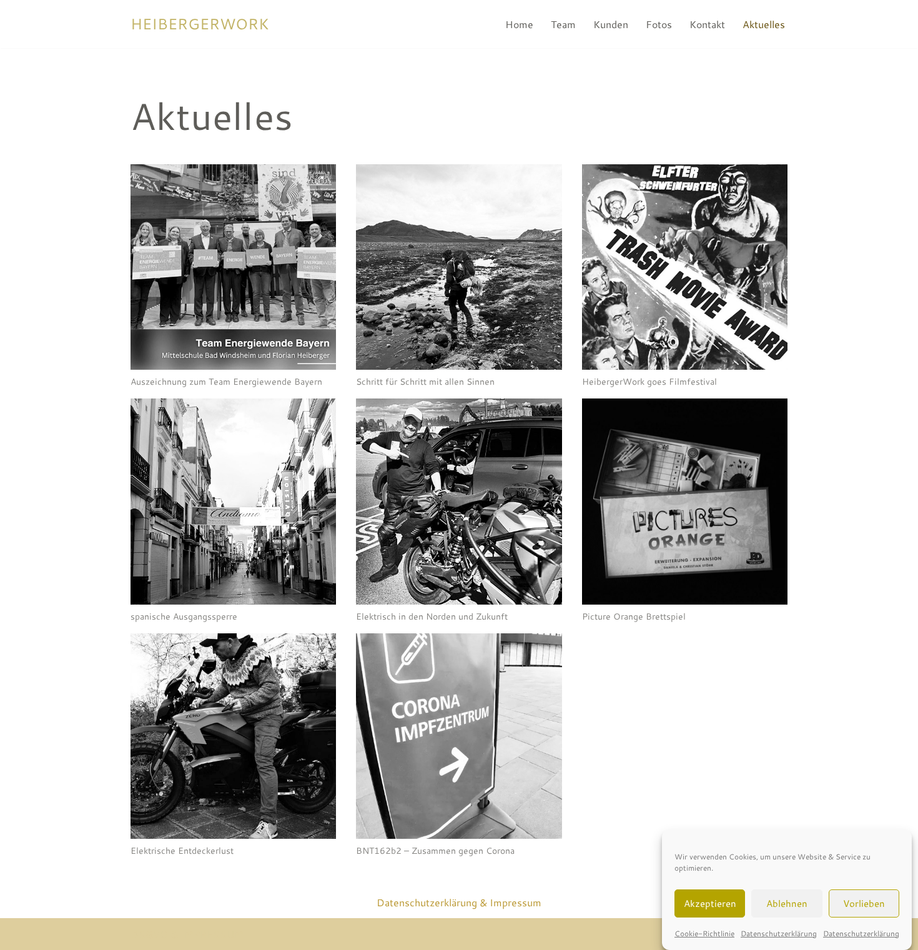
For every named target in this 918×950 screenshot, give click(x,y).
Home (519, 24)
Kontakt (707, 24)
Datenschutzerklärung (779, 933)
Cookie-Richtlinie (704, 933)
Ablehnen (786, 902)
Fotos (659, 24)
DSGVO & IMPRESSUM (187, 934)
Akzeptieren (710, 902)
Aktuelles (764, 24)
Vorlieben (864, 902)
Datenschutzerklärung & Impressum (459, 902)
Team (563, 24)
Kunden (610, 24)
